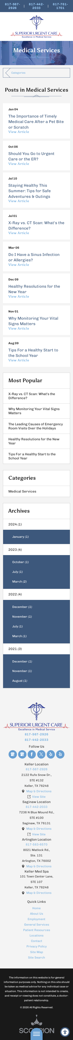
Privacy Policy (36, 946)
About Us (36, 913)
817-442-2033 (36, 6)
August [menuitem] (19, 681)
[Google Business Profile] (13, 754)
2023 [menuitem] (15, 550)
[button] (65, 1032)
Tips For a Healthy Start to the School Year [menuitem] (32, 456)
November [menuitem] (22, 616)
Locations (36, 935)
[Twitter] (41, 754)
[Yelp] (51, 754)
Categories (18, 72)
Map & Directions (38, 791)
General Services (36, 924)
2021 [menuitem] (15, 649)
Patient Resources (36, 930)
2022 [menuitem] (15, 594)
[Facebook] (32, 754)
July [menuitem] (17, 572)
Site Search (36, 957)
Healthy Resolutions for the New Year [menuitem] (33, 441)
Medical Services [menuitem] (22, 491)
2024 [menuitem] (15, 524)
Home (36, 908)
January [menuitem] (20, 537)
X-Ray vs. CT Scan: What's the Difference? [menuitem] (31, 396)
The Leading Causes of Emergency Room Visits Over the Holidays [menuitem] (35, 426)
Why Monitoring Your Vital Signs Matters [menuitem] (34, 411)
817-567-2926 (12, 6)
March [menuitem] (19, 581)
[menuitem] (36, 908)
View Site (39, 797)
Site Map (36, 952)
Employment (36, 919)
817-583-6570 (36, 844)
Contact (36, 941)
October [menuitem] (20, 562)
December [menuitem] (22, 607)
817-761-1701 (60, 6)
